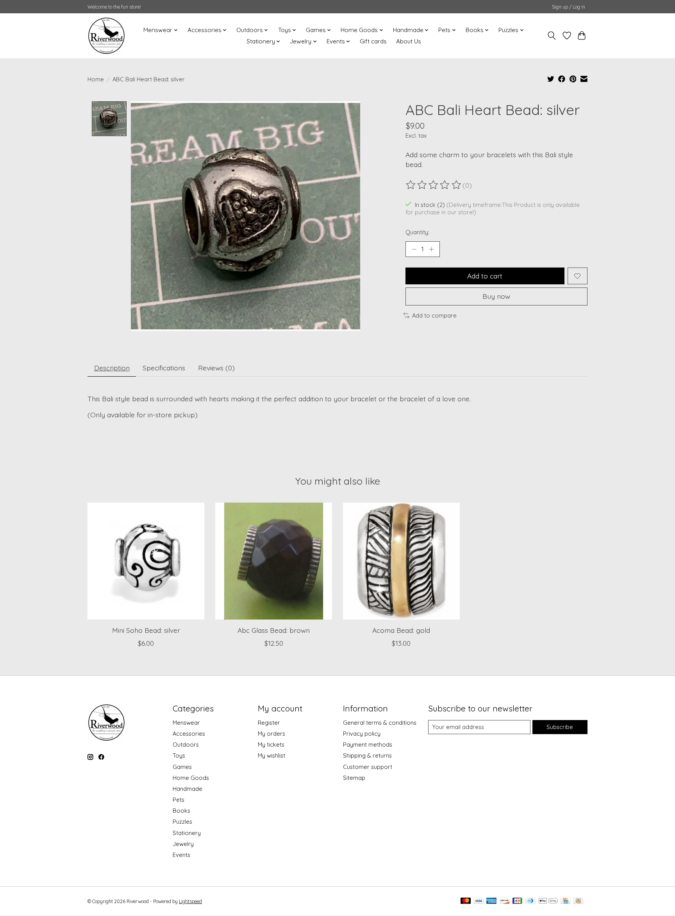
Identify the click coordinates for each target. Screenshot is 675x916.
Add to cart (484, 275)
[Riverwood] (106, 35)
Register (269, 722)
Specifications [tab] (164, 367)
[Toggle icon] (551, 36)
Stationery (187, 833)
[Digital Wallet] (548, 901)
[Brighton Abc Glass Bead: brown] (273, 561)
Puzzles (182, 821)
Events (181, 855)
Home (96, 79)
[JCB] (517, 901)
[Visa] (478, 901)
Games (182, 767)
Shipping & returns (367, 755)
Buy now (496, 296)
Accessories (189, 733)
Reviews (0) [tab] (216, 367)
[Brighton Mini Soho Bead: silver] (146, 561)
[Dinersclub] (530, 901)
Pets (178, 799)
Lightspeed (190, 901)
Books (181, 810)
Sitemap (354, 777)
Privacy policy (361, 733)
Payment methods (367, 744)
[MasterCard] (466, 901)
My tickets (271, 744)
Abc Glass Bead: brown (274, 630)
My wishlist (271, 755)
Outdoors (186, 744)
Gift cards (373, 41)
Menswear (186, 722)
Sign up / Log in (568, 7)
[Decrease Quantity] (414, 249)
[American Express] (491, 901)
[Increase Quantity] (431, 249)
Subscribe (559, 727)
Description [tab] (112, 367)
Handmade (187, 788)
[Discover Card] (505, 901)
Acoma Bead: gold (401, 630)
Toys (179, 755)
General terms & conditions (379, 722)
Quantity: (417, 232)
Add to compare (434, 315)
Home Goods (191, 777)
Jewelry (183, 844)
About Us (408, 41)
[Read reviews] (433, 185)
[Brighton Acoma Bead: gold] (401, 561)
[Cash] (578, 901)
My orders (271, 733)
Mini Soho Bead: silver (146, 630)
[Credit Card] (565, 901)
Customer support (367, 767)
